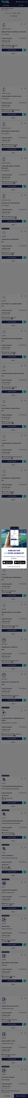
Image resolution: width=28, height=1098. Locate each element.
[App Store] (8, 563)
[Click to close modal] (25, 531)
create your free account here (14, 566)
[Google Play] (19, 563)
